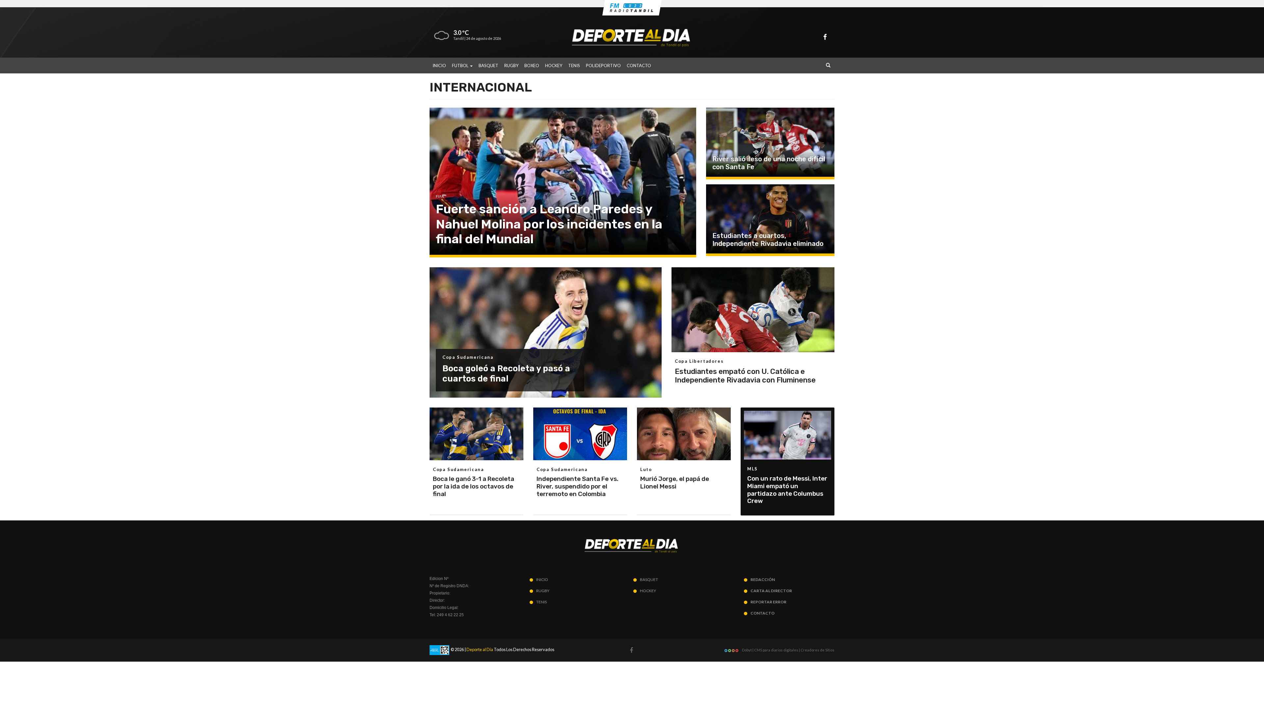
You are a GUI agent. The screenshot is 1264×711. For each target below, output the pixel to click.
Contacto (639, 65)
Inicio (439, 65)
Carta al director (771, 590)
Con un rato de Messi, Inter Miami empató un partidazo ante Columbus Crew (787, 490)
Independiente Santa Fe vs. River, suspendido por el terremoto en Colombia (578, 486)
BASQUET (488, 65)
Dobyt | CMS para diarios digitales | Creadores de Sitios (787, 650)
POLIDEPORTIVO (603, 65)
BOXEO (531, 65)
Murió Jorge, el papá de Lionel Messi (674, 482)
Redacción (762, 579)
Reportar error (768, 601)
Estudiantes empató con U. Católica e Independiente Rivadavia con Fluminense (745, 375)
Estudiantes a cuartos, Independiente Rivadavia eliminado (768, 240)
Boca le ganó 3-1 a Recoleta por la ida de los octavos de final (473, 486)
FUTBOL (460, 65)
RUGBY (511, 65)
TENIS (574, 65)
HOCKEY (553, 65)
